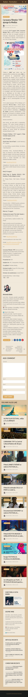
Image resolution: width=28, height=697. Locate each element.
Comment (5, 361)
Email (4, 384)
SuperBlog (6, 569)
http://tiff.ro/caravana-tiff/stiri (14, 242)
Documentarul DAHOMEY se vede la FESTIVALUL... (13, 512)
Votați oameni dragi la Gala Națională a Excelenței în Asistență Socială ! (13, 668)
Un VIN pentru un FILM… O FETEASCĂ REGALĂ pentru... (13, 581)
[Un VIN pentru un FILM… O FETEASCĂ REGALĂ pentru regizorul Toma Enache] (14, 571)
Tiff (8, 277)
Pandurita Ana (8, 666)
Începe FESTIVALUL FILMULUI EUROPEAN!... (12, 558)
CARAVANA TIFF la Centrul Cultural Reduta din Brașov (13, 443)
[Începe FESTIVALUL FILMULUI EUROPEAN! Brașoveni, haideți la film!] (14, 548)
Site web (4, 389)
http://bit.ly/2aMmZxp (11, 236)
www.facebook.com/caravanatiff (11, 244)
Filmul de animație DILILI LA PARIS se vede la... (13, 489)
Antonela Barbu (8, 25)
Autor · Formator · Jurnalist (10, 4)
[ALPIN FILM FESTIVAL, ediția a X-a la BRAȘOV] (14, 410)
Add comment (7, 27)
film (4, 277)
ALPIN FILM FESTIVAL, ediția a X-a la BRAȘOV (14, 419)
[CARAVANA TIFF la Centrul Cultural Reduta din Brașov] (14, 433)
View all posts (6, 340)
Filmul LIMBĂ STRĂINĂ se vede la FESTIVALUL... (12, 466)
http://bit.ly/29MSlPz (12, 200)
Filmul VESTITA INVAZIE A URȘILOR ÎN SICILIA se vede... (14, 535)
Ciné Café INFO (6, 16)
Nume (4, 379)
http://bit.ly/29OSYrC (11, 162)
